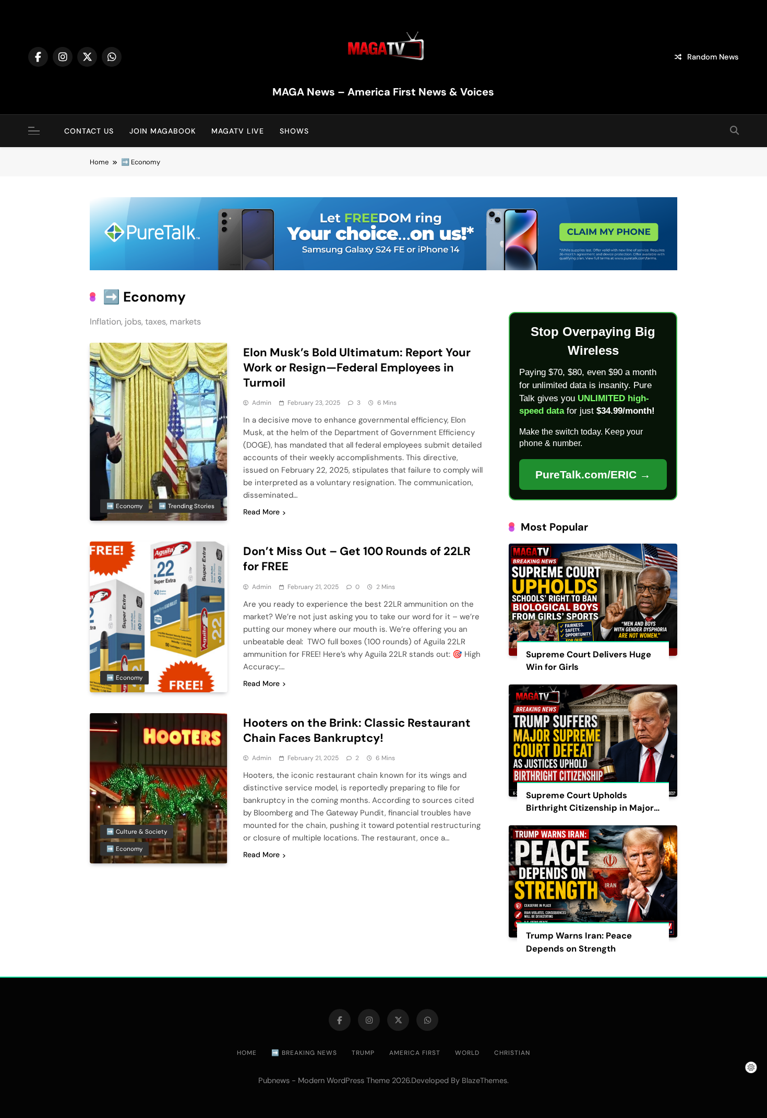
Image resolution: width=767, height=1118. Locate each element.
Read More (261, 511)
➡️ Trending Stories (186, 506)
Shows (294, 131)
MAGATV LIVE (237, 131)
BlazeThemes (484, 1080)
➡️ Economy (124, 506)
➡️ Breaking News (304, 1053)
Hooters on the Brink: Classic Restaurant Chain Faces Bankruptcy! (357, 730)
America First (414, 1053)
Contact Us (89, 131)
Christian (512, 1053)
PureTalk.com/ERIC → (593, 474)
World (467, 1053)
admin (261, 403)
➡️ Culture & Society (136, 831)
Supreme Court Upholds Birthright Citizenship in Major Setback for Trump (590, 808)
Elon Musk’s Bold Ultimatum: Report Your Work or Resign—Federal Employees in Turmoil (357, 367)
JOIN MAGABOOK (162, 131)
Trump (363, 1053)
